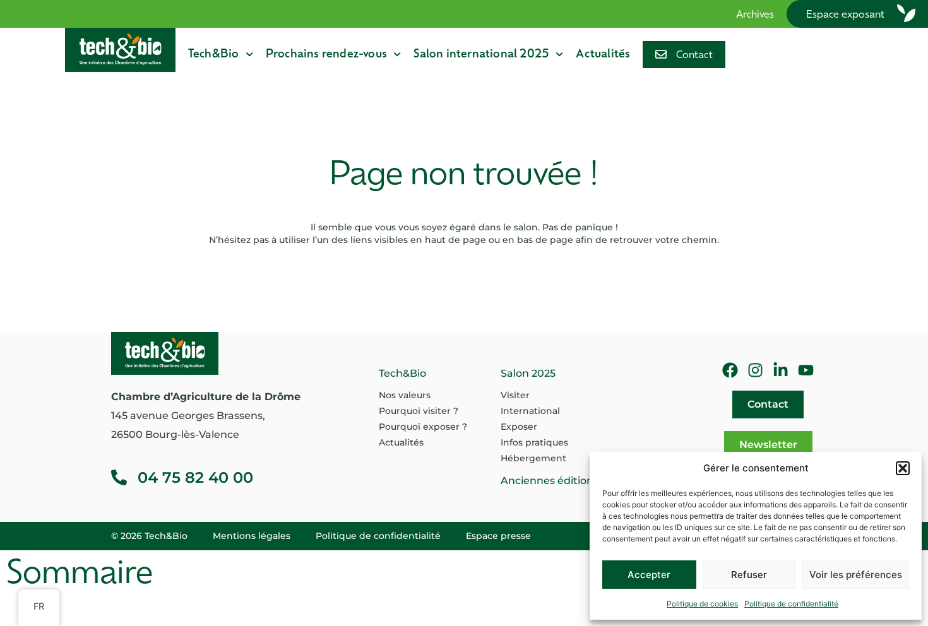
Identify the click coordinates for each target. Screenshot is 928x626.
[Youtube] (806, 370)
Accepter (649, 575)
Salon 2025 (528, 373)
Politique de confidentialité (791, 603)
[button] (902, 468)
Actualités (603, 54)
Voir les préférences (855, 575)
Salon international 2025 (481, 54)
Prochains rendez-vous (326, 54)
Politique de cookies (702, 603)
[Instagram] (755, 370)
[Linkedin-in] (780, 370)
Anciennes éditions (549, 481)
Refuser (749, 575)
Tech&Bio (213, 54)
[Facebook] (730, 370)
